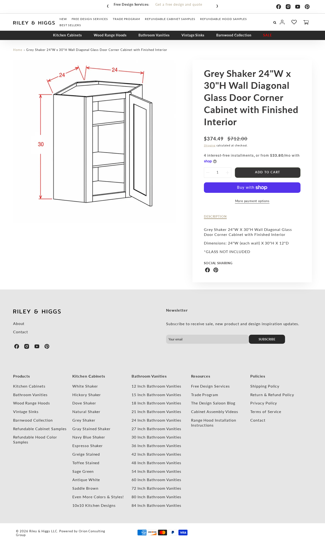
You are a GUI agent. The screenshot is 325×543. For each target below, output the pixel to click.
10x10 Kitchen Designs (94, 505)
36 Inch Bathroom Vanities (156, 445)
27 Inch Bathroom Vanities (156, 428)
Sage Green (83, 471)
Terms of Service (265, 411)
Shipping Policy (264, 386)
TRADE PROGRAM (126, 19)
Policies (257, 376)
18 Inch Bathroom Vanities (156, 403)
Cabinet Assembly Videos (214, 411)
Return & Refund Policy (272, 394)
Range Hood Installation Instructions (213, 422)
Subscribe (267, 339)
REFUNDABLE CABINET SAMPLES (170, 19)
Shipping (210, 145)
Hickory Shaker (86, 394)
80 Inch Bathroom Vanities (156, 496)
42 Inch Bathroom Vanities (156, 454)
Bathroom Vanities (153, 35)
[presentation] (108, 5)
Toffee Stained (85, 462)
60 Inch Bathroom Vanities (156, 479)
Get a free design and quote (178, 4)
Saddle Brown (85, 488)
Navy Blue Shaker (88, 437)
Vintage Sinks (193, 35)
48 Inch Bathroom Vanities (156, 462)
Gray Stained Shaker (91, 428)
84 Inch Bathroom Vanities (156, 505)
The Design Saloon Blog (213, 403)
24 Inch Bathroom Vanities (156, 420)
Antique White (86, 479)
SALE (267, 35)
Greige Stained (86, 454)
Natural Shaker (86, 411)
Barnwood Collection (233, 35)
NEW (63, 19)
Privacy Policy (263, 403)
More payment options (252, 201)
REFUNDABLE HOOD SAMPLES (223, 19)
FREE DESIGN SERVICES (90, 19)
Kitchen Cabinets (67, 35)
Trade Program (204, 394)
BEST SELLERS (70, 25)
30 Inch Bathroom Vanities (156, 437)
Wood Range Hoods (110, 35)
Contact (20, 331)
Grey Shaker (83, 420)
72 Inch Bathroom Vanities (156, 488)
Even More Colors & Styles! (98, 496)
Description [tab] (215, 216)
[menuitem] (63, 19)
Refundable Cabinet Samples (40, 428)
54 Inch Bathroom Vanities (156, 471)
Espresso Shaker (87, 445)
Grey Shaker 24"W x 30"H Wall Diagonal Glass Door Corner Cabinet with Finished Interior (96, 50)
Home (17, 50)
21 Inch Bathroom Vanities (156, 411)
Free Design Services (210, 386)
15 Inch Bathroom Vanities (156, 394)
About (19, 323)
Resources (201, 376)
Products (21, 376)
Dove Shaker (84, 403)
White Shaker (85, 386)
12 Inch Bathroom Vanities (156, 386)
